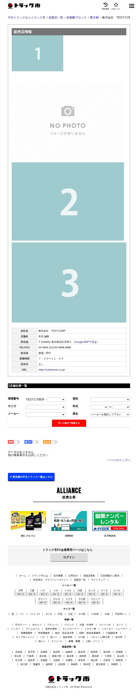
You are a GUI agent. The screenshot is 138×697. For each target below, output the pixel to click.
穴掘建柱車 (112, 633)
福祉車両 (67, 637)
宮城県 (43, 652)
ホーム (22, 575)
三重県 (108, 656)
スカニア (95, 599)
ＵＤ (56, 590)
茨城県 (119, 652)
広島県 (106, 660)
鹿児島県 (100, 664)
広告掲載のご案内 (110, 575)
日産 (79, 590)
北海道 (18, 652)
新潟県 (106, 652)
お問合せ (73, 575)
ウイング (69, 624)
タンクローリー (71, 628)
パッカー (15, 628)
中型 (60, 614)
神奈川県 (56, 656)
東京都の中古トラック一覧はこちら (32, 476)
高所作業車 (51, 628)
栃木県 (81, 652)
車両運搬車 (44, 633)
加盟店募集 (89, 575)
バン (22, 614)
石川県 (18, 660)
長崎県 (74, 664)
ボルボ (56, 599)
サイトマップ (98, 579)
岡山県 (94, 660)
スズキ (69, 599)
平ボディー (21, 624)
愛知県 (95, 656)
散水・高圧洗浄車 (64, 633)
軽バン (42, 641)
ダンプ (119, 624)
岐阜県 (70, 656)
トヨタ (67, 590)
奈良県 (81, 660)
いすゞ (43, 590)
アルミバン (53, 624)
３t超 (106, 614)
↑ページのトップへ (118, 460)
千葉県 (30, 656)
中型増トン (121, 614)
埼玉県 (17, 656)
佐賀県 (61, 664)
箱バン (53, 637)
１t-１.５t (35, 614)
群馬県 (94, 652)
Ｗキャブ (37, 624)
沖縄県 (114, 664)
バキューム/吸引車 (100, 637)
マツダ (104, 590)
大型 (70, 614)
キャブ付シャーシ (25, 637)
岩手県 (31, 652)
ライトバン (57, 641)
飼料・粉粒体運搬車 (89, 633)
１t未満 (94, 614)
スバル (116, 590)
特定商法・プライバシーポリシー (50, 579)
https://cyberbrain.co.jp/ (51, 369)
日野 (20, 590)
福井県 (31, 660)
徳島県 (119, 660)
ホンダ (91, 590)
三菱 (32, 590)
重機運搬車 (26, 633)
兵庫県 (69, 660)
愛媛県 (36, 664)
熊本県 (86, 664)
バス (42, 637)
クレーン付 (105, 624)
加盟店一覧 (80, 579)
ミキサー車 (90, 628)
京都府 (43, 660)
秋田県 (56, 652)
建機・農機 (74, 641)
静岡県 (82, 656)
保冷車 (118, 637)
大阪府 (56, 660)
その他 (81, 599)
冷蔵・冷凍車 (86, 624)
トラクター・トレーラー (114, 628)
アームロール (33, 628)
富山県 (120, 656)
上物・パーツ (93, 641)
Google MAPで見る (86, 341)
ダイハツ (42, 599)
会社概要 (58, 575)
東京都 (42, 656)
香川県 (23, 664)
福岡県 (49, 664)
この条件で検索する (70, 423)
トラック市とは (40, 575)
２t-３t (48, 614)
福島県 (69, 652)
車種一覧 (20, 594)
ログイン (69, 557)
